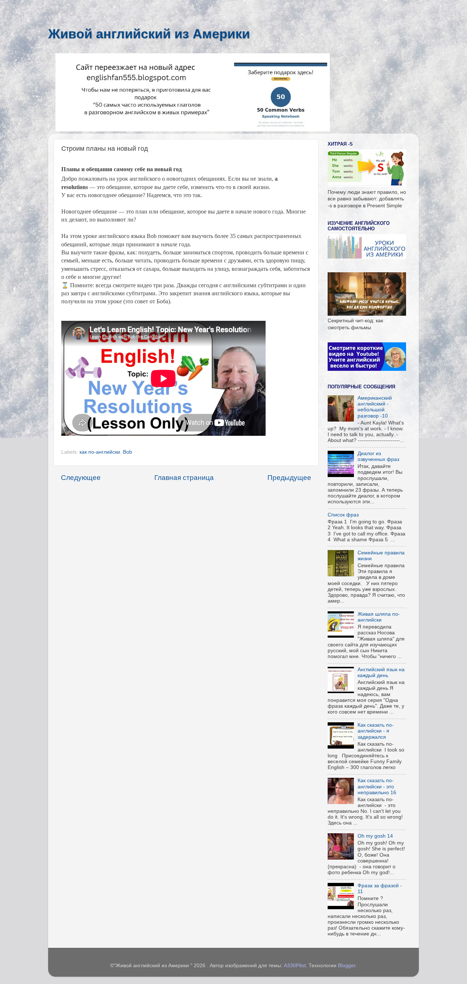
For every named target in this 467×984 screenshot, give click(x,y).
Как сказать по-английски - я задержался (376, 730)
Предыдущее (289, 477)
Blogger (346, 965)
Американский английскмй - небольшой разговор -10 (375, 407)
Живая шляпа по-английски (379, 617)
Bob (127, 452)
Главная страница (184, 477)
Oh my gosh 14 (375, 836)
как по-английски (100, 452)
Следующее (81, 477)
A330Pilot (295, 965)
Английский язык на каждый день (381, 672)
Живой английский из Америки (149, 33)
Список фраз (343, 515)
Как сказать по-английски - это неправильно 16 (377, 786)
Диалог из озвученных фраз (378, 456)
